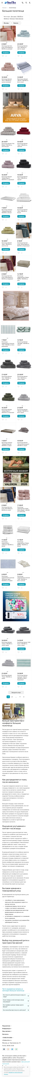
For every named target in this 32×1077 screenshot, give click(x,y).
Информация (6, 1028)
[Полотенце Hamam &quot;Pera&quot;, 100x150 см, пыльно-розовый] (8, 67)
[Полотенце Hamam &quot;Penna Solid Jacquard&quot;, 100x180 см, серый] (24, 430)
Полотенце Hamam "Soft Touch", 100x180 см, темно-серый (23, 644)
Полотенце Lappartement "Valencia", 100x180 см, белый (8, 544)
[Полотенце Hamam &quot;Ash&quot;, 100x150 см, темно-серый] (24, 364)
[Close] (27, 1067)
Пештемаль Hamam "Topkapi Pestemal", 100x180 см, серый (7, 444)
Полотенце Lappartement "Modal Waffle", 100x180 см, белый (23, 544)
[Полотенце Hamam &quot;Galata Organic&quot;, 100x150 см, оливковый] (8, 397)
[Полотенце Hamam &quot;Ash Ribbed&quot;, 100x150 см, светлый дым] (8, 131)
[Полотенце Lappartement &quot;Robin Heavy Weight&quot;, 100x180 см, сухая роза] (24, 495)
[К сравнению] (6, 56)
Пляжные (12, 18)
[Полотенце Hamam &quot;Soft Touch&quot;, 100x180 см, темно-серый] (24, 630)
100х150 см (20, 16)
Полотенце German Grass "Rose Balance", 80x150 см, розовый (7, 47)
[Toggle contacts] (22, 2)
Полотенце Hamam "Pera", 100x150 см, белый (22, 211)
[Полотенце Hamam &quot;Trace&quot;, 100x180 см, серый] (8, 663)
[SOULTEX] (10, 2)
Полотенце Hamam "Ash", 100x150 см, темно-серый (22, 378)
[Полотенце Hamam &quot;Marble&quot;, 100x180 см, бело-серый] (24, 397)
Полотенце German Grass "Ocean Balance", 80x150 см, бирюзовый (23, 244)
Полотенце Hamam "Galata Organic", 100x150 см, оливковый (8, 411)
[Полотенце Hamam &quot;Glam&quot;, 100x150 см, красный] (24, 131)
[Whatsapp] (16, 1049)
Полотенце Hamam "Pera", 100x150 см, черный (22, 178)
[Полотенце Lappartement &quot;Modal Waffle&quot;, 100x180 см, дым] (24, 264)
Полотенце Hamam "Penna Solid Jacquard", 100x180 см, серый (23, 444)
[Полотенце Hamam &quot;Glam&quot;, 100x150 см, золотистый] (8, 230)
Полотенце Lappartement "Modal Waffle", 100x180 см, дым (23, 278)
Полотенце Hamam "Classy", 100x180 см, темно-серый (7, 644)
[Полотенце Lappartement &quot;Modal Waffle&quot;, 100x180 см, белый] (24, 529)
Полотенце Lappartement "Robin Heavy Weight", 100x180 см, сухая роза (23, 509)
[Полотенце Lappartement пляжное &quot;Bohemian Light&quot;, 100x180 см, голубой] (8, 564)
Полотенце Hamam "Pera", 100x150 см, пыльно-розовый (7, 80)
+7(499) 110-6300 (7, 1037)
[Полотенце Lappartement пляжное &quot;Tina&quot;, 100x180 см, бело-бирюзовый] (8, 330)
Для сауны (13, 16)
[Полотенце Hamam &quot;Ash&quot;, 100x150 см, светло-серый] (24, 34)
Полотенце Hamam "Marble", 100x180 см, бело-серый (22, 411)
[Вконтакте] (4, 1049)
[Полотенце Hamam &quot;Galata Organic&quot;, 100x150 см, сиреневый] (8, 164)
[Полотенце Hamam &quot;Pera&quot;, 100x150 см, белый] (24, 197)
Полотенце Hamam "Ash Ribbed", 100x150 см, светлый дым (8, 145)
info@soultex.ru (6, 1040)
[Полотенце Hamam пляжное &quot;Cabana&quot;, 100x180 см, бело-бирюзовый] (24, 663)
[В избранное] (3, 56)
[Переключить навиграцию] (2, 2)
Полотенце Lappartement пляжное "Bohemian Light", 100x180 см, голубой (8, 578)
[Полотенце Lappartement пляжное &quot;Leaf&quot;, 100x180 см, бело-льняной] (24, 564)
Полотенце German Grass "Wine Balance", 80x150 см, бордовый (7, 277)
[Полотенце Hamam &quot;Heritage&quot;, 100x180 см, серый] (24, 330)
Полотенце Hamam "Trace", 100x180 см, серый (7, 677)
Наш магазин (6, 1031)
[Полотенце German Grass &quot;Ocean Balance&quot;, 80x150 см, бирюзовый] (24, 230)
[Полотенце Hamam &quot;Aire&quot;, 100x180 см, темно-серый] (8, 364)
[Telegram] (12, 1049)
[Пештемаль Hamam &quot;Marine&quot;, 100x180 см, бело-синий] (24, 67)
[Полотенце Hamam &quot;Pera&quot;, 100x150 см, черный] (24, 164)
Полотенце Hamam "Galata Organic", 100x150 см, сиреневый (8, 178)
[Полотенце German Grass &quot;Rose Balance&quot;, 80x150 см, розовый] (8, 34)
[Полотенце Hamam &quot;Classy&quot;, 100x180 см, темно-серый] (8, 630)
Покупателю (6, 1025)
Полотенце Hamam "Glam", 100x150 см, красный (22, 145)
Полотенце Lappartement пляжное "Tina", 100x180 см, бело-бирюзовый (8, 344)
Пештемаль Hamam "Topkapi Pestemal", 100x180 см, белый (7, 211)
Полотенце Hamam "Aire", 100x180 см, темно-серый (7, 378)
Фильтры (6, 23)
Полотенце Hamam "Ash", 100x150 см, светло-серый (22, 47)
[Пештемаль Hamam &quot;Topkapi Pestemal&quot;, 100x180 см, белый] (8, 197)
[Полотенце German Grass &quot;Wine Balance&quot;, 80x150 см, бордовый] (8, 264)
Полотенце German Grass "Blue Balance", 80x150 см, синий (7, 508)
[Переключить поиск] (26, 2)
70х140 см (6, 18)
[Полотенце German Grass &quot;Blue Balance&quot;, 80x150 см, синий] (8, 495)
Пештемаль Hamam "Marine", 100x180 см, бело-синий (22, 80)
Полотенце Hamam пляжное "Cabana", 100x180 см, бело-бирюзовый (22, 677)
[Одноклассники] (8, 1049)
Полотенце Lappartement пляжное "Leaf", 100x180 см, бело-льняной (23, 578)
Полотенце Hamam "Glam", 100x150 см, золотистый (7, 244)
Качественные (19, 18)
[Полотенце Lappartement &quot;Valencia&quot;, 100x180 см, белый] (8, 529)
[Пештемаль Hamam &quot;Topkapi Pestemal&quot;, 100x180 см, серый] (8, 430)
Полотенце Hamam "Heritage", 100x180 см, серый (23, 343)
